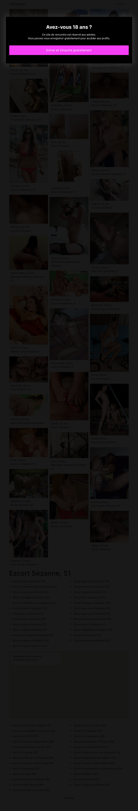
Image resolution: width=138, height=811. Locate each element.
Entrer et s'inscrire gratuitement (69, 50)
